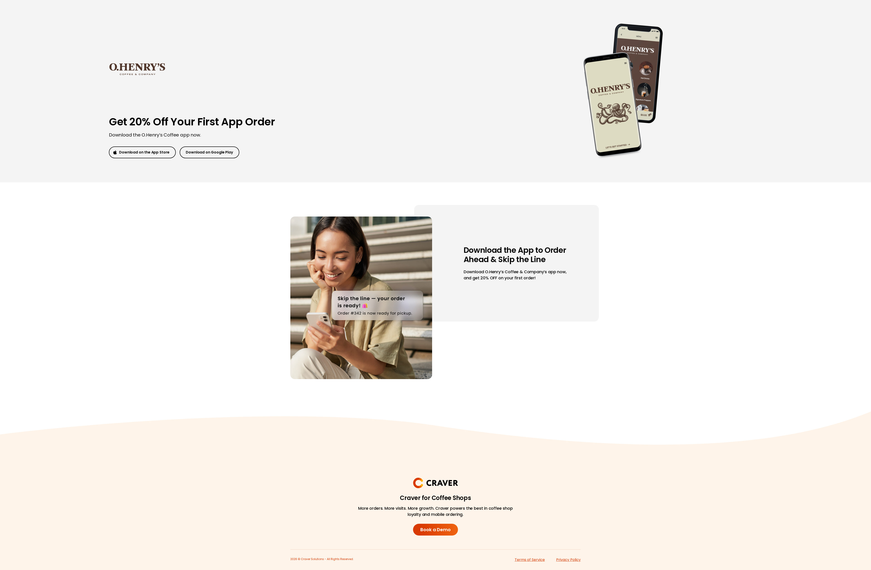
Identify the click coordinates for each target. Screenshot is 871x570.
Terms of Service (530, 559)
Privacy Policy (568, 559)
